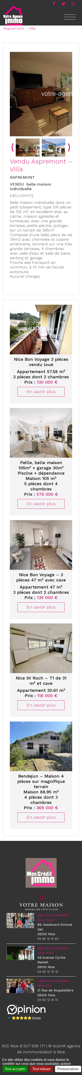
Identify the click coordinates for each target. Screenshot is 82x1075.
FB (54, 3)
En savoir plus (41, 391)
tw (63, 3)
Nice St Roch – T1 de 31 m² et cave (41, 680)
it (73, 3)
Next (69, 147)
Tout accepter (15, 1069)
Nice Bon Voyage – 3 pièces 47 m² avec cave (41, 577)
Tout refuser (41, 1069)
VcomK (59, 1046)
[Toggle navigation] (70, 19)
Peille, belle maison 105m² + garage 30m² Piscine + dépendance (41, 468)
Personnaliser (68, 1069)
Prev (12, 147)
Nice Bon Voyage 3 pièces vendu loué (41, 362)
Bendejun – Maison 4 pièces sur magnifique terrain (41, 781)
